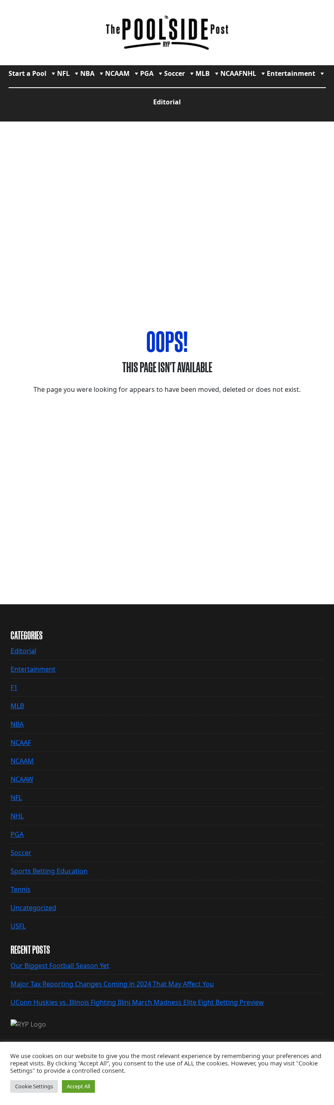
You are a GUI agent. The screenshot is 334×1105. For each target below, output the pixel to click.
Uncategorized (33, 907)
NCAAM (117, 73)
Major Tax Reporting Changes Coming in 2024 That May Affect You (112, 983)
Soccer (174, 73)
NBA (87, 73)
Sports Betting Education (49, 870)
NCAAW (22, 779)
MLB (203, 73)
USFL (18, 926)
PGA (147, 73)
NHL (249, 73)
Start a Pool (27, 73)
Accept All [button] (78, 1086)
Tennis (21, 889)
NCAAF (231, 73)
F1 (14, 687)
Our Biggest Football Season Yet (60, 965)
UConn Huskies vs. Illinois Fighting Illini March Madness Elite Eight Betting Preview (137, 1002)
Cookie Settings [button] (34, 1086)
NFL (63, 73)
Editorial (167, 101)
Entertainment (291, 73)
